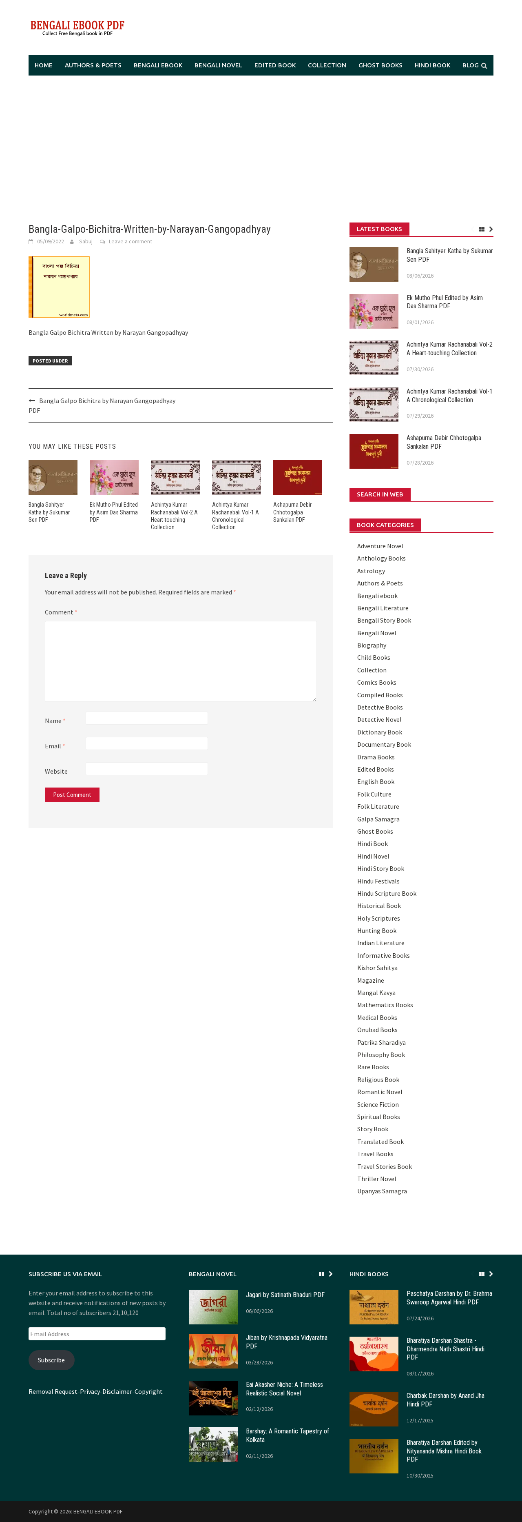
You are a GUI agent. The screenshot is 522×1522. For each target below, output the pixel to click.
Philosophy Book (381, 1054)
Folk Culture (374, 794)
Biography (371, 645)
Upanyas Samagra (382, 1191)
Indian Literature (381, 943)
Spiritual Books (378, 1117)
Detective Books (380, 707)
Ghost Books (380, 65)
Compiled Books (380, 695)
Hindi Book (432, 65)
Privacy (90, 1391)
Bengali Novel (218, 65)
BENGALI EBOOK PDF (98, 1511)
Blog (470, 65)
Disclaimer (117, 1391)
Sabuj (86, 241)
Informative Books (383, 955)
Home (44, 65)
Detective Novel (379, 719)
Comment (61, 612)
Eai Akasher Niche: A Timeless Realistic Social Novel (284, 1389)
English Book (375, 781)
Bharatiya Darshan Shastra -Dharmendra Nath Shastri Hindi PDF (445, 1349)
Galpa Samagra (378, 819)
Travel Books (375, 1154)
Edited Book (275, 65)
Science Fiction (378, 1104)
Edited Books (375, 769)
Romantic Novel (380, 1092)
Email (55, 746)
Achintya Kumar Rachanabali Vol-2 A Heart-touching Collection (450, 348)
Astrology (371, 571)
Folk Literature (378, 806)
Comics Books (376, 682)
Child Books (373, 657)
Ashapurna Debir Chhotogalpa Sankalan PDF (292, 512)
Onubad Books (377, 1030)
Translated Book (380, 1141)
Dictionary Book (379, 732)
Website (56, 771)
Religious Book (378, 1079)
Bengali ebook (158, 65)
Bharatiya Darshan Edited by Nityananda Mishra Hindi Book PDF (444, 1451)
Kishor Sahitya (377, 967)
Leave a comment (130, 241)
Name (55, 720)
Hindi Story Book (380, 868)
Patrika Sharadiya (381, 1042)
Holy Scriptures (378, 918)
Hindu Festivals (378, 881)
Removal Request (53, 1391)
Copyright (149, 1391)
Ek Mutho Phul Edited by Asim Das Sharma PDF (114, 512)
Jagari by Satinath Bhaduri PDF (285, 1295)
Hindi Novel (373, 856)
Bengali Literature (383, 608)
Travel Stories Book (384, 1166)
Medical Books (377, 1017)
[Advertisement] (261, 149)
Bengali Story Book (384, 620)
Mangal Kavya (376, 992)
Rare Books (373, 1067)
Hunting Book (376, 930)
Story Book (372, 1129)
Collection (327, 65)
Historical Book (379, 905)
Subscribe (51, 1360)
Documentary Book (384, 744)
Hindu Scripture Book (386, 893)
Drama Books (376, 757)
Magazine (370, 980)
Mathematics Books (385, 1005)
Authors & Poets (93, 65)
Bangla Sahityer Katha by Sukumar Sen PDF (49, 512)
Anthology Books (381, 558)
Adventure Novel (380, 546)
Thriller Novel (376, 1179)
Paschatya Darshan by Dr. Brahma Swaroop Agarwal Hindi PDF (449, 1298)
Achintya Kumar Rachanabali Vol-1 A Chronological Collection (450, 395)
